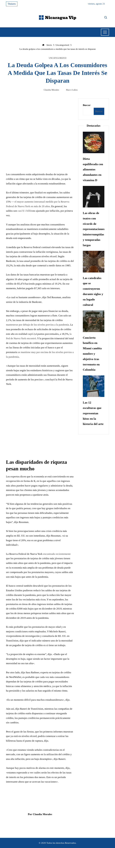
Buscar (87, 105)
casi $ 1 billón (25, 210)
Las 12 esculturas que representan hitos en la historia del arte (93, 413)
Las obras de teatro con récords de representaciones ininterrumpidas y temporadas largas (94, 229)
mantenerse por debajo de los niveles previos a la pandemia (37, 324)
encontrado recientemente (57, 554)
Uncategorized (57, 58)
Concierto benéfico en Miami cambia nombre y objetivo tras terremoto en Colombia (92, 353)
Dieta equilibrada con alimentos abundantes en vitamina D (93, 169)
